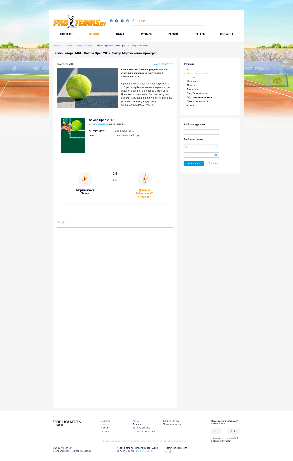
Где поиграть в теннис (144, 431)
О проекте (105, 421)
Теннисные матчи (172, 424)
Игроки (173, 34)
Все (189, 69)
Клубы (120, 34)
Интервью (193, 81)
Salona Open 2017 (163, 64)
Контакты (226, 34)
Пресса (191, 85)
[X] (63, 222)
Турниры (146, 34)
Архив (190, 105)
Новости (93, 34)
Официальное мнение (199, 97)
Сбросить (213, 163)
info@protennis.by (144, 451)
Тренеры (199, 34)
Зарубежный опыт (197, 93)
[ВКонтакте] (59, 222)
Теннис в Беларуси (142, 427)
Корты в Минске (171, 421)
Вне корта (192, 89)
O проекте (66, 34)
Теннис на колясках (198, 101)
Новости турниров (197, 73)
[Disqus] (115, 276)
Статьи (191, 77)
